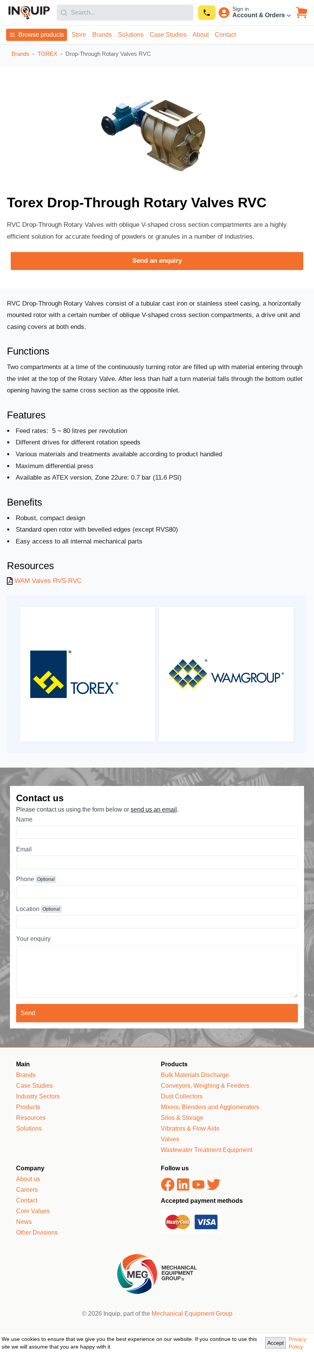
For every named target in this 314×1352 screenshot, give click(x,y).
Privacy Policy (297, 1343)
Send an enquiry (157, 260)
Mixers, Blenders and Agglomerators (210, 1107)
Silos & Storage (182, 1117)
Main (23, 1064)
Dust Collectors (182, 1096)
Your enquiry (33, 938)
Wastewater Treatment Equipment (206, 1150)
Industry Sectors (38, 1096)
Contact (225, 34)
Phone (25, 879)
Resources (31, 1117)
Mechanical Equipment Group (192, 1313)
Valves (170, 1139)
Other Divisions (37, 1232)
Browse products (41, 34)
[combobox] (125, 13)
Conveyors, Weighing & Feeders (205, 1085)
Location (27, 909)
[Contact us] (207, 12)
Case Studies (168, 34)
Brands (102, 34)
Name (24, 819)
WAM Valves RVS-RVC (48, 580)
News (24, 1222)
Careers (27, 1189)
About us (28, 1179)
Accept (275, 1343)
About (201, 34)
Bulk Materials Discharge (195, 1075)
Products (28, 1107)
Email (24, 849)
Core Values (33, 1211)
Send (28, 1013)
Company (30, 1168)
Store (79, 34)
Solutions (131, 34)
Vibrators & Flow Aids (190, 1128)
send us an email (154, 809)
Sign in (240, 8)
